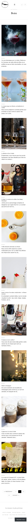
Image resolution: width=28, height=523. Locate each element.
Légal (23, 512)
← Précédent (8, 491)
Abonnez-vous (21, 519)
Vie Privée (5, 514)
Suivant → (16, 495)
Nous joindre (7, 512)
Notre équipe (16, 512)
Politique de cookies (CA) (18, 514)
